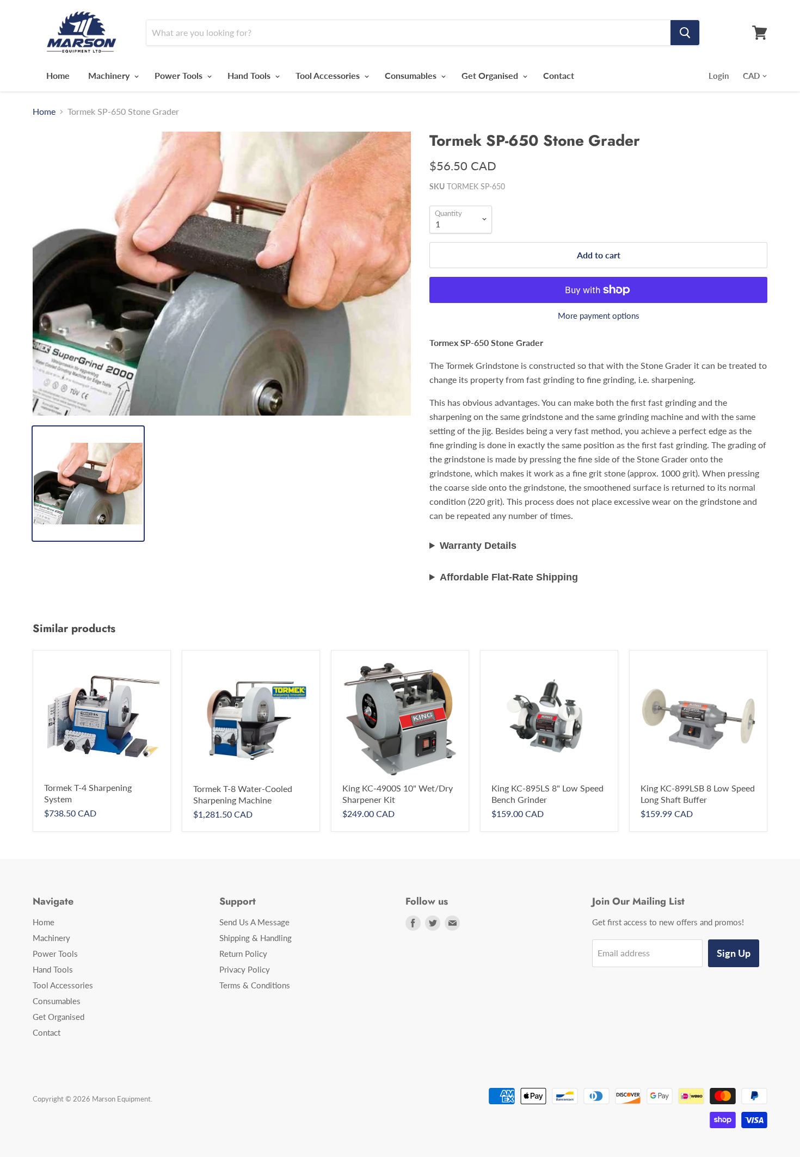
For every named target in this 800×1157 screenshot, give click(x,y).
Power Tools (180, 75)
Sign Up (733, 953)
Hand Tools (250, 75)
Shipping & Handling (255, 938)
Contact (558, 75)
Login (719, 76)
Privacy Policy (244, 969)
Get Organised (490, 75)
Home (58, 75)
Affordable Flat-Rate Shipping (509, 577)
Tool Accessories (329, 75)
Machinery (110, 75)
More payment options (598, 315)
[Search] (684, 32)
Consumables (412, 75)
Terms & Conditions (254, 985)
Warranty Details (478, 545)
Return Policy (243, 953)
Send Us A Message (254, 922)
